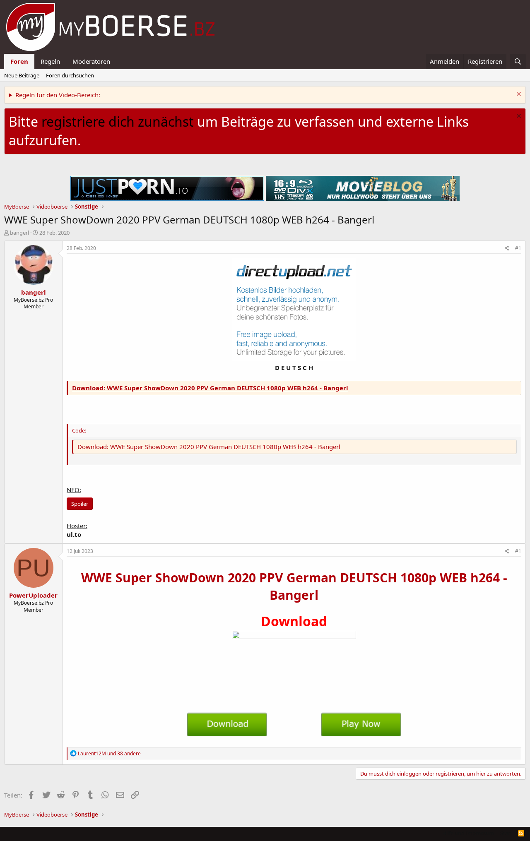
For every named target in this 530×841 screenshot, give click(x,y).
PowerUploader (33, 595)
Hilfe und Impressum (468, 833)
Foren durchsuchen (70, 75)
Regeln (50, 61)
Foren (19, 61)
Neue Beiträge (21, 75)
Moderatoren (91, 61)
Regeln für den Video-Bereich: (57, 95)
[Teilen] (507, 248)
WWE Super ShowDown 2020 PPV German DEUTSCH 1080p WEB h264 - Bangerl (294, 586)
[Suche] (518, 61)
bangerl (19, 232)
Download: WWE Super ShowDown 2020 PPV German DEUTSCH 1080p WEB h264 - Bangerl (210, 388)
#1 (518, 248)
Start (506, 833)
